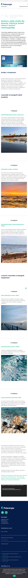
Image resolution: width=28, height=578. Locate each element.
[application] (14, 491)
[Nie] (26, 572)
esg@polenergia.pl (4, 519)
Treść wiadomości (4, 543)
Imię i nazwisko (4, 531)
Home (2, 15)
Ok (14, 575)
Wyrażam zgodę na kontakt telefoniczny (10, 553)
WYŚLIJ (4, 566)
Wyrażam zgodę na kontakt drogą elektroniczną (12, 556)
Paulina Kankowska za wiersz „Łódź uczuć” (12, 114)
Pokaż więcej (5, 555)
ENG (26, 0)
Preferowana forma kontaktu (7, 537)
